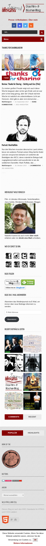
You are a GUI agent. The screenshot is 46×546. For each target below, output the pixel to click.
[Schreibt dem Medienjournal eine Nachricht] (33, 268)
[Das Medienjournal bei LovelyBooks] (17, 268)
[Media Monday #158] (14, 401)
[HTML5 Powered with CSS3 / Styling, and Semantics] (12, 523)
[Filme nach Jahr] (14, 382)
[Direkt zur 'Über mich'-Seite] (20, 233)
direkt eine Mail (25, 238)
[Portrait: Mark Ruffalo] (23, 128)
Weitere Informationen (23, 543)
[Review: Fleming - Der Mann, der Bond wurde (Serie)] (14, 344)
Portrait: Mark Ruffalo (9, 145)
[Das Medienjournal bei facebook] (9, 259)
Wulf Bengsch (7, 102)
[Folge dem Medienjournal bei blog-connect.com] (13, 284)
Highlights (33, 433)
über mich (34, 236)
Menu (6, 39)
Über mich (33, 20)
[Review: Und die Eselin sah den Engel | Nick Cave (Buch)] (32, 401)
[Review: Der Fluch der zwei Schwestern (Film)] (32, 363)
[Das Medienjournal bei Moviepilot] (33, 259)
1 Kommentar (35, 165)
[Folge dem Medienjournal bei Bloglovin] (15, 289)
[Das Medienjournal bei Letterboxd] (9, 268)
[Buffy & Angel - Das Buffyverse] (14, 363)
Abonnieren (11, 319)
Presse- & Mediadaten (17, 20)
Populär (12, 433)
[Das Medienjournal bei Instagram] (16, 259)
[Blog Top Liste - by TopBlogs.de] (17, 481)
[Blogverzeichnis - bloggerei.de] (7, 481)
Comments (13, 417)
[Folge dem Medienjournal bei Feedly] (28, 284)
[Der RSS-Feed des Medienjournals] (25, 268)
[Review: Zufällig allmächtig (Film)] (32, 382)
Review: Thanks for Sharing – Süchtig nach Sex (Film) (21, 84)
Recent (32, 417)
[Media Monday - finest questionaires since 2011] (11, 467)
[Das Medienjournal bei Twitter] (24, 259)
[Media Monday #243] (32, 344)
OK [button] (35, 540)
